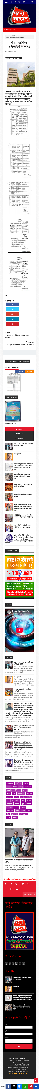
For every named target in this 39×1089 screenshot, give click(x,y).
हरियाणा (15, 817)
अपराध (26, 783)
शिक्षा (8, 814)
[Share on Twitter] (12, 309)
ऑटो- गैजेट (17, 790)
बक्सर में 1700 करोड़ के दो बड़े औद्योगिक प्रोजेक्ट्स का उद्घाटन (22, 526)
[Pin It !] (12, 324)
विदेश (17, 810)
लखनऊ (23, 807)
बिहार (23, 800)
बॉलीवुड (29, 800)
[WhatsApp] (25, 1086)
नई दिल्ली (23, 797)
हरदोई (8, 817)
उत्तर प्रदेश (28, 787)
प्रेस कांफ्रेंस (15, 800)
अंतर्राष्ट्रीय (18, 783)
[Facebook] (8, 1086)
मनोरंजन (17, 804)
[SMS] (19, 1086)
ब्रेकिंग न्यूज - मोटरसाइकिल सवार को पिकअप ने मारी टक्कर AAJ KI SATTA (24, 727)
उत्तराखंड (9, 790)
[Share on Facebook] (12, 304)
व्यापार (29, 810)
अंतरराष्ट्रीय (10, 783)
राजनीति (29, 804)
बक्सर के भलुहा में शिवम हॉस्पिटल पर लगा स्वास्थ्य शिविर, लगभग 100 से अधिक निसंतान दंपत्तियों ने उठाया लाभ (23, 466)
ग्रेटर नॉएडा (21, 793)
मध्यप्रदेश (9, 804)
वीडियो (23, 810)
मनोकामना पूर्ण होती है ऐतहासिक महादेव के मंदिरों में (22, 690)
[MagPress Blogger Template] (19, 15)
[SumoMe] (36, 1086)
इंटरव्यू (21, 787)
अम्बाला (9, 787)
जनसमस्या (29, 793)
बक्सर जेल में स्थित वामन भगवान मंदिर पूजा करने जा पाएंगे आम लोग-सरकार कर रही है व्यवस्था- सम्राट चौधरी (23, 507)
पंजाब (8, 800)
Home (8, 36)
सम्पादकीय (14, 814)
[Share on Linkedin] (12, 319)
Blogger (29, 371)
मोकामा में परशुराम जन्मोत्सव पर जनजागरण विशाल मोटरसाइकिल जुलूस (22, 476)
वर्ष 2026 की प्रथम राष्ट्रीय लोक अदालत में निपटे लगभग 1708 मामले (23, 516)
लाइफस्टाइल (10, 810)
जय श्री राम (17, 454)
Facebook (20, 371)
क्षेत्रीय (8, 793)
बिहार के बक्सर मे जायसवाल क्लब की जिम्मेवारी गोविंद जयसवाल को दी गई (23, 761)
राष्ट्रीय (16, 807)
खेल (14, 793)
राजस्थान (9, 807)
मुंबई (23, 804)
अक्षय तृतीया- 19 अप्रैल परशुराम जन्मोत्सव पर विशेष (23, 485)
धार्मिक (16, 797)
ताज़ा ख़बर (9, 797)
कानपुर (24, 790)
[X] (14, 1086)
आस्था (15, 787)
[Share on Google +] (12, 314)
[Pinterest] (30, 1086)
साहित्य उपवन (23, 814)
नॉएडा (29, 797)
